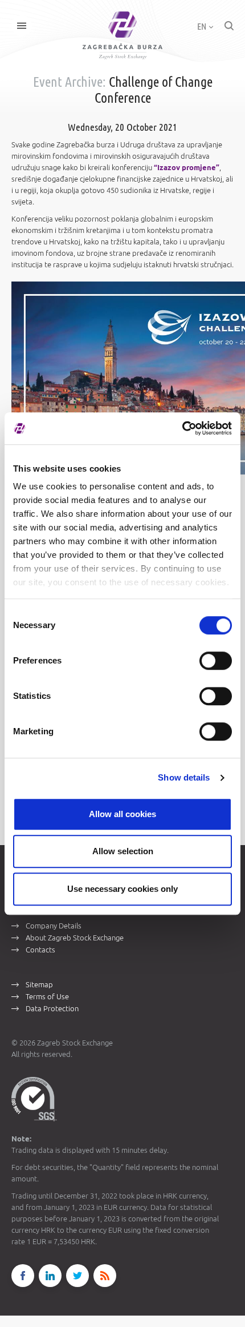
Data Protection (52, 1008)
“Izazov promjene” (186, 167)
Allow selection (122, 851)
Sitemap (39, 984)
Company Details (53, 926)
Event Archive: (69, 82)
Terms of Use (47, 996)
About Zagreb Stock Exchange (75, 938)
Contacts (40, 950)
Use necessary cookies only (122, 889)
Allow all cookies (122, 814)
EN (202, 26)
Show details (184, 777)
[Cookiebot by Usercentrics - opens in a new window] (182, 428)
